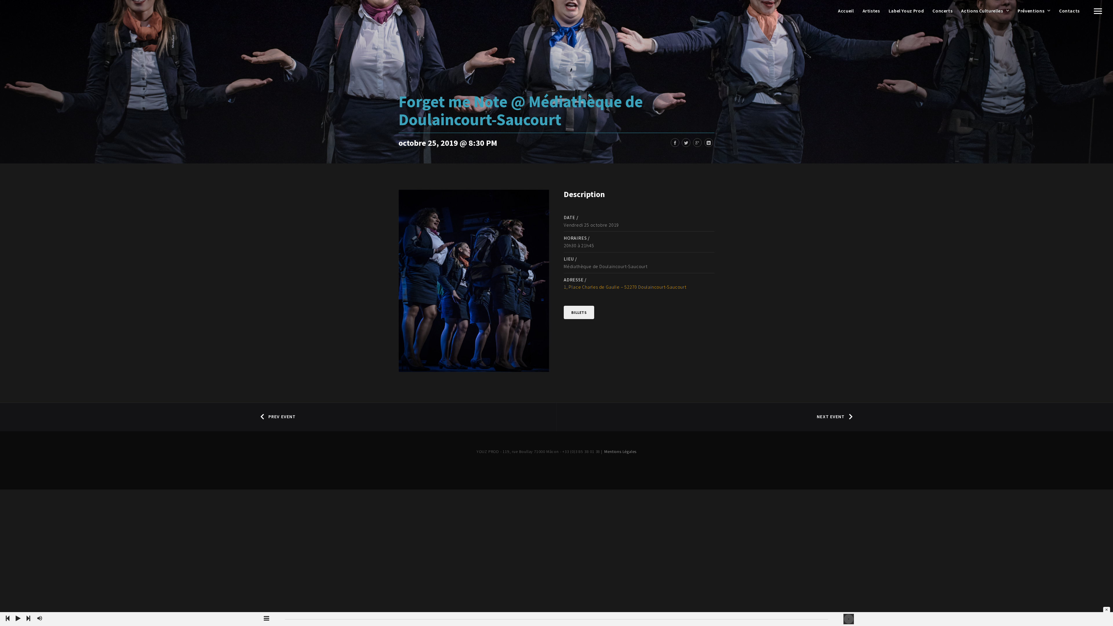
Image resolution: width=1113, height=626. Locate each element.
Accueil (846, 11)
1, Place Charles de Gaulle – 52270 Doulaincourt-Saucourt (625, 287)
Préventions (1031, 11)
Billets (579, 312)
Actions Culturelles (982, 11)
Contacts (1069, 11)
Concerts (942, 11)
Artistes (871, 11)
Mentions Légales (620, 451)
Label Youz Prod (906, 11)
